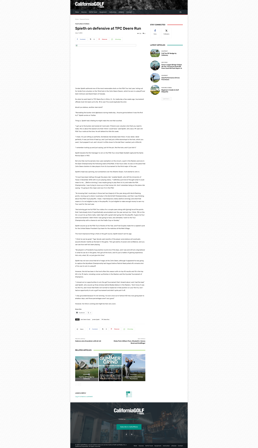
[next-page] (79, 384)
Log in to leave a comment (84, 396)
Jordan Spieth (95, 319)
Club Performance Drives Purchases (134, 378)
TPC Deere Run (105, 319)
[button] (180, 12)
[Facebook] (126, 434)
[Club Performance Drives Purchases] (133, 367)
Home (77, 19)
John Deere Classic (85, 319)
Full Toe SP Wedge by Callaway (86, 378)
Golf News (110, 372)
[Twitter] (132, 434)
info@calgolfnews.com (132, 419)
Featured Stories (84, 19)
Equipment (86, 374)
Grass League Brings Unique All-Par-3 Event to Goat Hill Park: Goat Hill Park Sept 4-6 (110, 377)
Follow (166, 29)
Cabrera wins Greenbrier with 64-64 (88, 341)
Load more (166, 99)
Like (155, 29)
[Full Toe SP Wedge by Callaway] (86, 367)
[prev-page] (76, 384)
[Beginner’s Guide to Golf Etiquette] (155, 90)
